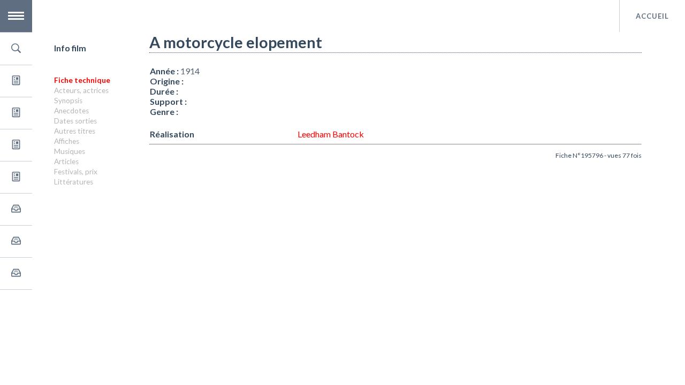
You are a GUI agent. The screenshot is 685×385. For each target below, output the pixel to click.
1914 (190, 71)
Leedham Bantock (331, 134)
